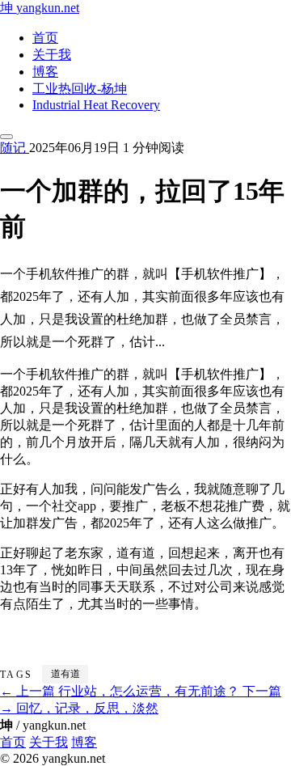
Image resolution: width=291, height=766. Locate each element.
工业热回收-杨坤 (79, 88)
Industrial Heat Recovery (96, 105)
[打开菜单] (6, 136)
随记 (14, 147)
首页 (45, 37)
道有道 (65, 673)
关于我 (51, 54)
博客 (45, 71)
